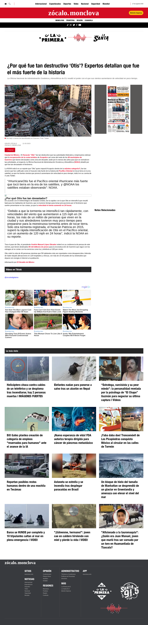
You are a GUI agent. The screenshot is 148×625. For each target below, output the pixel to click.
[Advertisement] (118, 154)
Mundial (106, 3)
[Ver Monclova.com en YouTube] (79, 25)
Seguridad (95, 3)
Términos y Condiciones (68, 574)
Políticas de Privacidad (68, 576)
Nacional (85, 3)
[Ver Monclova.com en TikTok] (68, 25)
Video (76, 3)
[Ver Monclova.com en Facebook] (77, 25)
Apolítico (45, 578)
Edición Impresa (136, 13)
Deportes (67, 3)
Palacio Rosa (47, 576)
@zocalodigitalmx (11, 277)
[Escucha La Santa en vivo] (129, 591)
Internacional (41, 3)
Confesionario (47, 574)
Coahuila (89, 20)
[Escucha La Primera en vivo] (100, 591)
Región (80, 20)
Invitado (45, 580)
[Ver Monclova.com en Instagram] (70, 25)
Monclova (59, 20)
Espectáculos (55, 3)
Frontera (70, 20)
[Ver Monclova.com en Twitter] (73, 25)
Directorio (64, 578)
